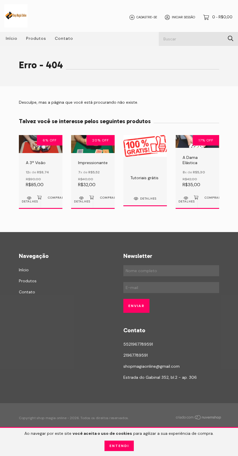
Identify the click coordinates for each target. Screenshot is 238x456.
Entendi (119, 446)
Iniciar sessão (183, 17)
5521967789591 (138, 344)
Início (11, 38)
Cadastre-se (146, 17)
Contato (64, 38)
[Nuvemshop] (199, 418)
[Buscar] (231, 38)
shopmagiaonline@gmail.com (151, 366)
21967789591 (135, 355)
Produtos (36, 38)
